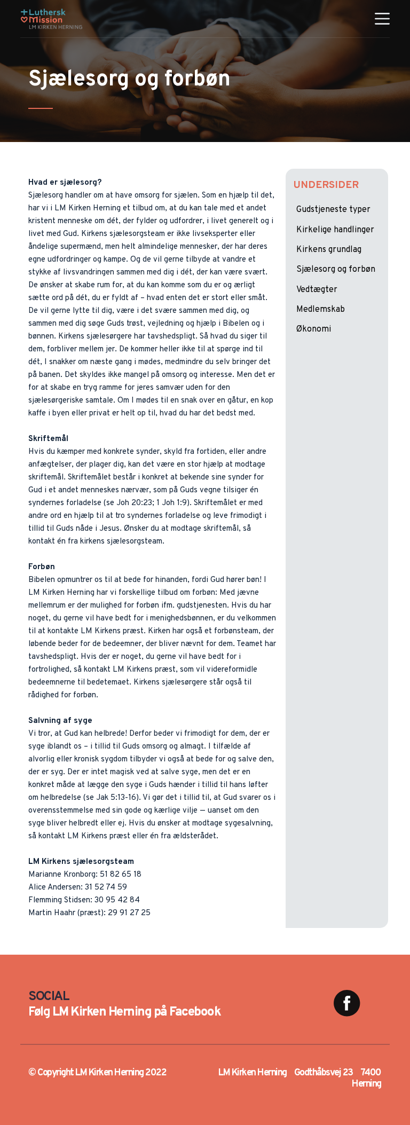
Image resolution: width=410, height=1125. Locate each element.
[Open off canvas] (382, 18)
